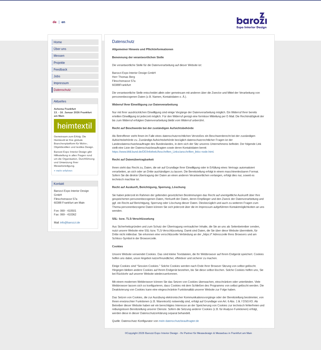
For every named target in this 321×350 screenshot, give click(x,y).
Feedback (60, 69)
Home (58, 42)
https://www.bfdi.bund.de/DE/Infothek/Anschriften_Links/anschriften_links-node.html (162, 151)
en (63, 22)
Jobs (57, 76)
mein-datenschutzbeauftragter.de (179, 320)
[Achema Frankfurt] (75, 131)
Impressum (61, 83)
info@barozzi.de (70, 222)
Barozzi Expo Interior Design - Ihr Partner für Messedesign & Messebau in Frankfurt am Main (251, 16)
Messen (59, 55)
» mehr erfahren (63, 170)
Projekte (59, 63)
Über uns (60, 49)
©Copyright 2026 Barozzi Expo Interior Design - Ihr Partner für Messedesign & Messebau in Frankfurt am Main (188, 333)
